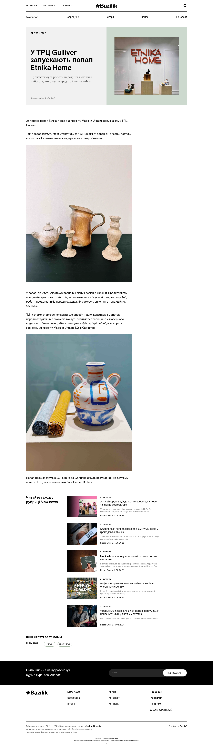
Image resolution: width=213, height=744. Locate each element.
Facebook (31, 6)
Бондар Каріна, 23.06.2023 (43, 98)
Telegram (66, 6)
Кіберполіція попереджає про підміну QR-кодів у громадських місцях (129, 531)
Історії (110, 17)
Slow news (32, 17)
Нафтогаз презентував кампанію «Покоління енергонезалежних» (127, 585)
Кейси (145, 17)
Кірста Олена (106, 516)
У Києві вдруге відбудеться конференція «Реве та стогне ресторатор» (128, 503)
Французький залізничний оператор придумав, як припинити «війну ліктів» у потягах (129, 613)
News (49, 644)
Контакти (114, 704)
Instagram (49, 6)
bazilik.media (95, 726)
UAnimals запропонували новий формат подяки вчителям (128, 558)
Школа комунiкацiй (161, 710)
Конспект (181, 17)
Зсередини (72, 17)
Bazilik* (183, 726)
